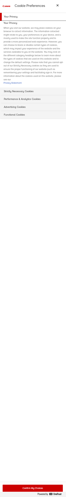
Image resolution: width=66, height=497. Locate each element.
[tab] (33, 17)
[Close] (57, 5)
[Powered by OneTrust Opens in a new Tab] (50, 495)
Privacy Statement (13, 83)
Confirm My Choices (33, 488)
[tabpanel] (33, 54)
